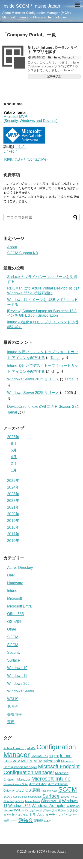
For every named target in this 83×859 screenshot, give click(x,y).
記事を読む (54, 76)
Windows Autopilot (48, 805)
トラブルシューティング (47, 814)
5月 (14, 450)
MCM (16, 761)
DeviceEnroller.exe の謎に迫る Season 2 (40, 406)
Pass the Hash (49, 790)
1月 (14, 470)
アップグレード (33, 810)
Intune (56, 57)
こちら (20, 147)
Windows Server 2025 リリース (33, 379)
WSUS (12, 699)
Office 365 (15, 614)
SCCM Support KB (22, 253)
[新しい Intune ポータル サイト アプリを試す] (13, 57)
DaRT (12, 575)
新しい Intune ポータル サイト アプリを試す (53, 49)
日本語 (47, 820)
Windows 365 (18, 683)
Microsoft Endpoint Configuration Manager (41, 769)
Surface (13, 660)
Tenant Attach (32, 801)
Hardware (15, 583)
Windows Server (20, 691)
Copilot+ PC (39, 756)
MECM (27, 761)
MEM (37, 761)
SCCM (12, 637)
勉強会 (12, 707)
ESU (56, 756)
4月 (14, 457)
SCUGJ (7, 796)
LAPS (7, 761)
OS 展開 (14, 622)
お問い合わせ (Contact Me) (25, 159)
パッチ (14, 820)
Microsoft (68, 57)
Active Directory (20, 568)
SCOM (12, 645)
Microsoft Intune (51, 778)
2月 (14, 464)
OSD (19, 790)
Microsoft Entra (19, 606)
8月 (14, 443)
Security (14, 652)
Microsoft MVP (38, 784)
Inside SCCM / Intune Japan (31, 6)
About (12, 247)
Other (11, 629)
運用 (11, 722)
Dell (51, 756)
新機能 (38, 820)
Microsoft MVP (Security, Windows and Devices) (30, 119)
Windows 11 (17, 676)
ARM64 (31, 748)
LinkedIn (10, 151)
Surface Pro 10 (68, 796)
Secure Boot (20, 796)
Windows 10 (17, 668)
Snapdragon (35, 796)
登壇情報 (14, 714)
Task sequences (13, 801)
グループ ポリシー (54, 810)
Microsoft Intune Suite (15, 784)
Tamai (55, 358)
